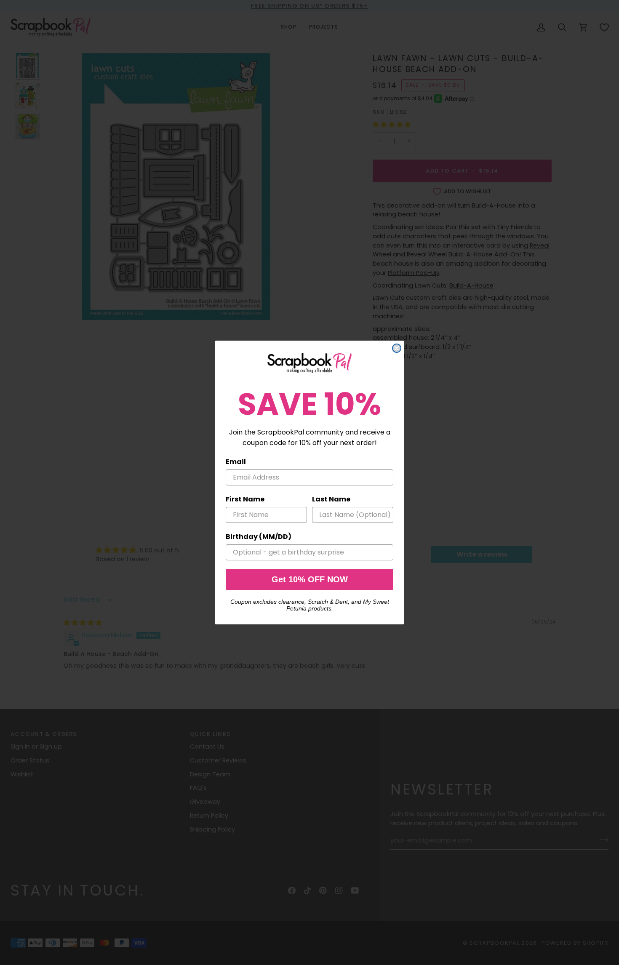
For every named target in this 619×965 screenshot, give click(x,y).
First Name (245, 499)
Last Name (331, 499)
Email (236, 462)
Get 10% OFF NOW (310, 579)
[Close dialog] (396, 348)
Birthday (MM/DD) (258, 536)
